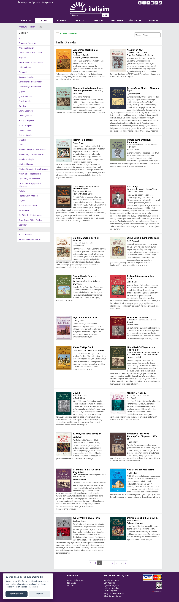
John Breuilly (132, 442)
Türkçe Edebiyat (25, 234)
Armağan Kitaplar (26, 48)
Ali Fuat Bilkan (133, 149)
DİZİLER (44, 20)
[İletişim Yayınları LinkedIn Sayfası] (156, 3)
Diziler (32, 27)
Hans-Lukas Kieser (135, 191)
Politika (22, 191)
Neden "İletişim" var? (76, 580)
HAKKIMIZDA (117, 20)
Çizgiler (22, 91)
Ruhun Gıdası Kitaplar (28, 205)
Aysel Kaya (77, 93)
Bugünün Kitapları (26, 77)
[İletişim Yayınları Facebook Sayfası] (144, 3)
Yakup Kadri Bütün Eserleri (30, 239)
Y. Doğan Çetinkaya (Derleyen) (86, 57)
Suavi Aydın (77, 194)
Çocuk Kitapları (25, 96)
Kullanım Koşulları (111, 588)
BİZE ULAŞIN (135, 20)
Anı (20, 38)
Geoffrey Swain (79, 521)
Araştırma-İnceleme (27, 43)
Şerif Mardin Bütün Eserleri (30, 215)
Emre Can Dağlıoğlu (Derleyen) (140, 55)
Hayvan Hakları (25, 130)
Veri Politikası (109, 583)
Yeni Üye (24, 2)
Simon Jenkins (78, 320)
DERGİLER (79, 20)
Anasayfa (23, 27)
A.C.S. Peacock (133, 241)
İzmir (21, 144)
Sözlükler (22, 225)
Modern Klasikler (26, 164)
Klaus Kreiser (98, 350)
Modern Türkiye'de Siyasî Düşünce (33, 169)
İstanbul (22, 140)
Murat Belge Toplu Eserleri (30, 174)
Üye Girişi (36, 2)
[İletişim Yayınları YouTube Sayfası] (152, 3)
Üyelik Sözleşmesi (111, 585)
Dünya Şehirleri (25, 115)
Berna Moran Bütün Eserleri (31, 62)
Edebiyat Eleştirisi (26, 120)
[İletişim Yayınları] (89, 6)
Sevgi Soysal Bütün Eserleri (30, 220)
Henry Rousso (79, 245)
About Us (70, 585)
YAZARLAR (98, 20)
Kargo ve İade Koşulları (114, 593)
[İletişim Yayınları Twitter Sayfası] (140, 3)
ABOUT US (153, 20)
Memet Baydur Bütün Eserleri (31, 154)
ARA (105, 15)
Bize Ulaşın (71, 583)
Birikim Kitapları (25, 67)
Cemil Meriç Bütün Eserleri (30, 86)
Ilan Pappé (131, 398)
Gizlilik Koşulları (110, 590)
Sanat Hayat (24, 210)
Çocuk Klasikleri (25, 101)
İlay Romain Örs (79, 479)
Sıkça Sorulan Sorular (113, 596)
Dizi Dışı (22, 106)
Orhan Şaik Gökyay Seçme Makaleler (30, 184)
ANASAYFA (26, 20)
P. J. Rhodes (132, 473)
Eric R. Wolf (77, 437)
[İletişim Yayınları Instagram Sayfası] (148, 3)
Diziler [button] (23, 32)
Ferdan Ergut (78, 143)
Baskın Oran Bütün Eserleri (30, 52)
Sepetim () (49, 2)
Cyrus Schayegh (133, 93)
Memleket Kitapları (27, 159)
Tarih (21, 229)
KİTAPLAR (61, 20)
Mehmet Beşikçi (134, 357)
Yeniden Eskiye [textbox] (141, 35)
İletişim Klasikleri (26, 135)
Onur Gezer (77, 284)
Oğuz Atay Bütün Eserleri (29, 178)
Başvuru (22, 57)
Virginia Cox (132, 282)
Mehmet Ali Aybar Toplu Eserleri (32, 149)
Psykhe (22, 200)
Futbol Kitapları (25, 125)
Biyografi (22, 72)
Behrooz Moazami (135, 523)
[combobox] (147, 34)
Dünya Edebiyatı (26, 111)
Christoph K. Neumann (82, 350)
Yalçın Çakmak (133, 324)
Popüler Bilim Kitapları (28, 196)
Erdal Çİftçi (88, 194)
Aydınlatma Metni (111, 580)
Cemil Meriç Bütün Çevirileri (30, 82)
